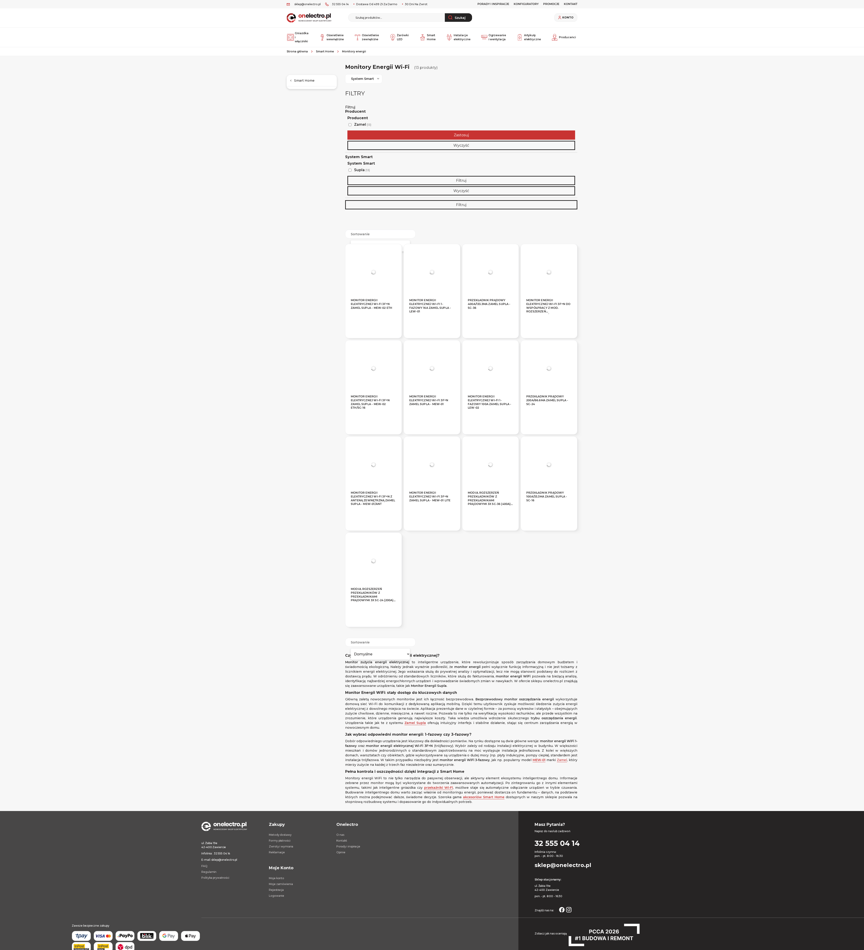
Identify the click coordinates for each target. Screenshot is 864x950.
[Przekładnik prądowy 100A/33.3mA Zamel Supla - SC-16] (549, 464)
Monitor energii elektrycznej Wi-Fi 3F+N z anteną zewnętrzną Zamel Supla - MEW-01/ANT (373, 498)
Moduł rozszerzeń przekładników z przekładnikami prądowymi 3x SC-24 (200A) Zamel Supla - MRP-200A (372, 595)
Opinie (340, 852)
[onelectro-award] (604, 935)
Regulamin (208, 872)
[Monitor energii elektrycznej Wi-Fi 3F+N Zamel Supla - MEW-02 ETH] (373, 272)
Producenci (567, 37)
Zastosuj (461, 135)
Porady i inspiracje (493, 4)
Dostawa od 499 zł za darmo (376, 4)
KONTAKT (570, 4)
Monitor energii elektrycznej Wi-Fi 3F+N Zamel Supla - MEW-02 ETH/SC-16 (370, 402)
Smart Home (431, 37)
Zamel (362, 124)
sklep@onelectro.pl (307, 4)
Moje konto (276, 878)
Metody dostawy (280, 834)
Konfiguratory (526, 4)
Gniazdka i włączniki (301, 37)
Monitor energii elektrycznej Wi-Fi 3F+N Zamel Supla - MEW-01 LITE (430, 496)
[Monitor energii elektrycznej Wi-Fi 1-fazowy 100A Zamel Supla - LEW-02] (490, 368)
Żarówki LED (403, 37)
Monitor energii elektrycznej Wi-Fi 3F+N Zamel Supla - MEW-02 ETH (371, 303)
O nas (340, 834)
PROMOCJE (551, 4)
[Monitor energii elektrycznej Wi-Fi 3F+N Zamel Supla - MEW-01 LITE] (432, 464)
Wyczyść (461, 145)
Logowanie (276, 895)
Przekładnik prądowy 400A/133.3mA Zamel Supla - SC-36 (489, 303)
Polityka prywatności (215, 877)
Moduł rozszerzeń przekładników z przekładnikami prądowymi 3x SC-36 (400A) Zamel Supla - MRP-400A (489, 499)
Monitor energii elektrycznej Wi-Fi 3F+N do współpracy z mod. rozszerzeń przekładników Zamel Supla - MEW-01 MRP (548, 306)
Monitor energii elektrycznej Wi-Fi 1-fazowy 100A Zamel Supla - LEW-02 (489, 402)
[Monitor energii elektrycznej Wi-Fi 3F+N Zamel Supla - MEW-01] (432, 368)
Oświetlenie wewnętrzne (335, 37)
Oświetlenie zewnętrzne (370, 37)
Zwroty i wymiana (281, 846)
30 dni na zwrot (416, 4)
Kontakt (341, 840)
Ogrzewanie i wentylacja (497, 37)
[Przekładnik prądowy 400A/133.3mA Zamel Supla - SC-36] (490, 272)
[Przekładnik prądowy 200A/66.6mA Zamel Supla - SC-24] (549, 368)
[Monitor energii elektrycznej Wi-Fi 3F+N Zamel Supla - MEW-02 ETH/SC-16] (373, 368)
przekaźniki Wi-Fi (438, 788)
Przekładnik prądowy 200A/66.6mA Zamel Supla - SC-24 (547, 400)
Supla (362, 170)
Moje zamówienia (281, 884)
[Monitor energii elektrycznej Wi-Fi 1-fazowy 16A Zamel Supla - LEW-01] (432, 272)
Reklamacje (277, 852)
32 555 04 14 (340, 4)
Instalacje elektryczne (462, 37)
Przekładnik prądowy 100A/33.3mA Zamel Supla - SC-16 (546, 496)
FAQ (204, 866)
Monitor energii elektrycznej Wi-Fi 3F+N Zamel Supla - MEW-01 (428, 400)
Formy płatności (279, 840)
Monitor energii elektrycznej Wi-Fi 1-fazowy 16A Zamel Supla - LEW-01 (430, 305)
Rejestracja (276, 890)
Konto (568, 17)
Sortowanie (360, 234)
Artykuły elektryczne (532, 37)
